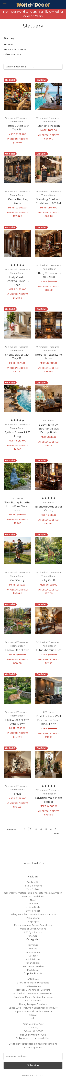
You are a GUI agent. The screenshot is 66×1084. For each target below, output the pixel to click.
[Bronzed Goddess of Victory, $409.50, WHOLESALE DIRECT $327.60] (48, 476)
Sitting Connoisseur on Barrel (48, 275)
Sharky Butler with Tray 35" (17, 356)
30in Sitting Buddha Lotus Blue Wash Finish (17, 506)
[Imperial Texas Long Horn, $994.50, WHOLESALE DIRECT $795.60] (48, 325)
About (33, 900)
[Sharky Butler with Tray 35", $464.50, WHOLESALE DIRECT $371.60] (17, 325)
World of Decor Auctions (33, 928)
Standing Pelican (49, 125)
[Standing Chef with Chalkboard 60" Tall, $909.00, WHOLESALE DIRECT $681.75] (48, 170)
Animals (8, 44)
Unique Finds (33, 907)
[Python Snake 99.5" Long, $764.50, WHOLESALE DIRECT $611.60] (17, 399)
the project (33, 921)
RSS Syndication (33, 932)
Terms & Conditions (33, 896)
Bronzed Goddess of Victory (48, 508)
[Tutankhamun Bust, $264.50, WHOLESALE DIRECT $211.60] (48, 620)
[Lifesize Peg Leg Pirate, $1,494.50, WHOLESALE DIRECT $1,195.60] (17, 170)
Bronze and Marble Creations (33, 982)
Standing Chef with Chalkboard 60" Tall (48, 201)
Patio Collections (33, 885)
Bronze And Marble (15, 49)
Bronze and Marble (33, 966)
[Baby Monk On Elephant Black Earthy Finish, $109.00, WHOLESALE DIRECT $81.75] (48, 399)
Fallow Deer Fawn (17, 650)
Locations (33, 903)
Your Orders (33, 889)
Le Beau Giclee (33, 986)
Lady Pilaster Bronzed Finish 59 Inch (17, 281)
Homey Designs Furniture (33, 1004)
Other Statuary (12, 54)
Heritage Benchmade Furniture (33, 989)
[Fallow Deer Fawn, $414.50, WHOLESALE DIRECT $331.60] (17, 620)
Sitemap (33, 935)
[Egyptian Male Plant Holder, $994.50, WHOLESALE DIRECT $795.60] (48, 764)
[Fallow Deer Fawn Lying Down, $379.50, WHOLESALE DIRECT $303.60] (17, 690)
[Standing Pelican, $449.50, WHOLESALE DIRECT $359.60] (48, 96)
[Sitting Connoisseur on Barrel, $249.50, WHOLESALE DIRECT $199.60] (48, 243)
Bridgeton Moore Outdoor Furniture (33, 997)
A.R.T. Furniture (33, 1000)
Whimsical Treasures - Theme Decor (33, 993)
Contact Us (33, 882)
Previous (11, 829)
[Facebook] (36, 871)
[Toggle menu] (4, 4)
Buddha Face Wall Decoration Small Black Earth (48, 720)
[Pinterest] (30, 871)
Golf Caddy (17, 580)
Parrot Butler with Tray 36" (17, 127)
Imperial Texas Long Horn (48, 356)
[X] (42, 871)
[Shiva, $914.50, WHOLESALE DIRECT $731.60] (17, 764)
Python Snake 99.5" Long (17, 434)
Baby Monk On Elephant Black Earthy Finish (48, 428)
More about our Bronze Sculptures (33, 925)
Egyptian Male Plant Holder (48, 799)
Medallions (33, 970)
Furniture (33, 945)
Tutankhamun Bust (48, 650)
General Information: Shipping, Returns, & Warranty (33, 892)
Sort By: (9, 66)
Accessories (33, 952)
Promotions (33, 918)
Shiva (17, 793)
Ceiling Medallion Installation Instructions (33, 914)
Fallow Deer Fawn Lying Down (17, 721)
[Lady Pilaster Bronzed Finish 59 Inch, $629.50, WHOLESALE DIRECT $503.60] (17, 243)
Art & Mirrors (33, 959)
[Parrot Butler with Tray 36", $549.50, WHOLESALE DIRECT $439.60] (17, 96)
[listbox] (25, 66)
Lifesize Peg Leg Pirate (17, 201)
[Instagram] (24, 871)
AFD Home (33, 979)
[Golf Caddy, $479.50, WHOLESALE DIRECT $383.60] (17, 550)
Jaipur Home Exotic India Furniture (33, 1011)
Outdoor (33, 955)
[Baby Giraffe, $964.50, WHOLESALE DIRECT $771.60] (48, 550)
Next (57, 833)
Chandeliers (33, 962)
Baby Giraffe (49, 580)
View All (33, 1014)
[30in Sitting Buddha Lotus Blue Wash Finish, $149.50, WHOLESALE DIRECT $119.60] (17, 476)
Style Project (33, 910)
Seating (33, 948)
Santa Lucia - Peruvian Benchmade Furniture (33, 1007)
